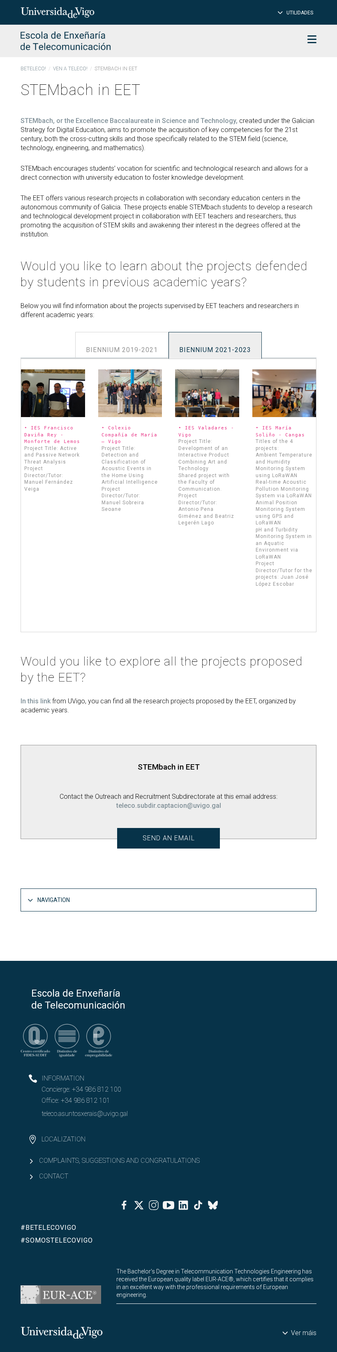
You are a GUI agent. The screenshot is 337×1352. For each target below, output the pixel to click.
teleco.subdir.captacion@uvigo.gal (168, 805)
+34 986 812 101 (85, 1100)
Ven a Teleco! (70, 69)
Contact (53, 1176)
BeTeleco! (33, 69)
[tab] (121, 345)
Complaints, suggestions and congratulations (119, 1160)
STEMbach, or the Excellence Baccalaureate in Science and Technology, (129, 121)
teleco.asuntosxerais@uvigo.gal (85, 1114)
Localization (63, 1139)
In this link (36, 701)
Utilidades (299, 13)
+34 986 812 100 (96, 1089)
